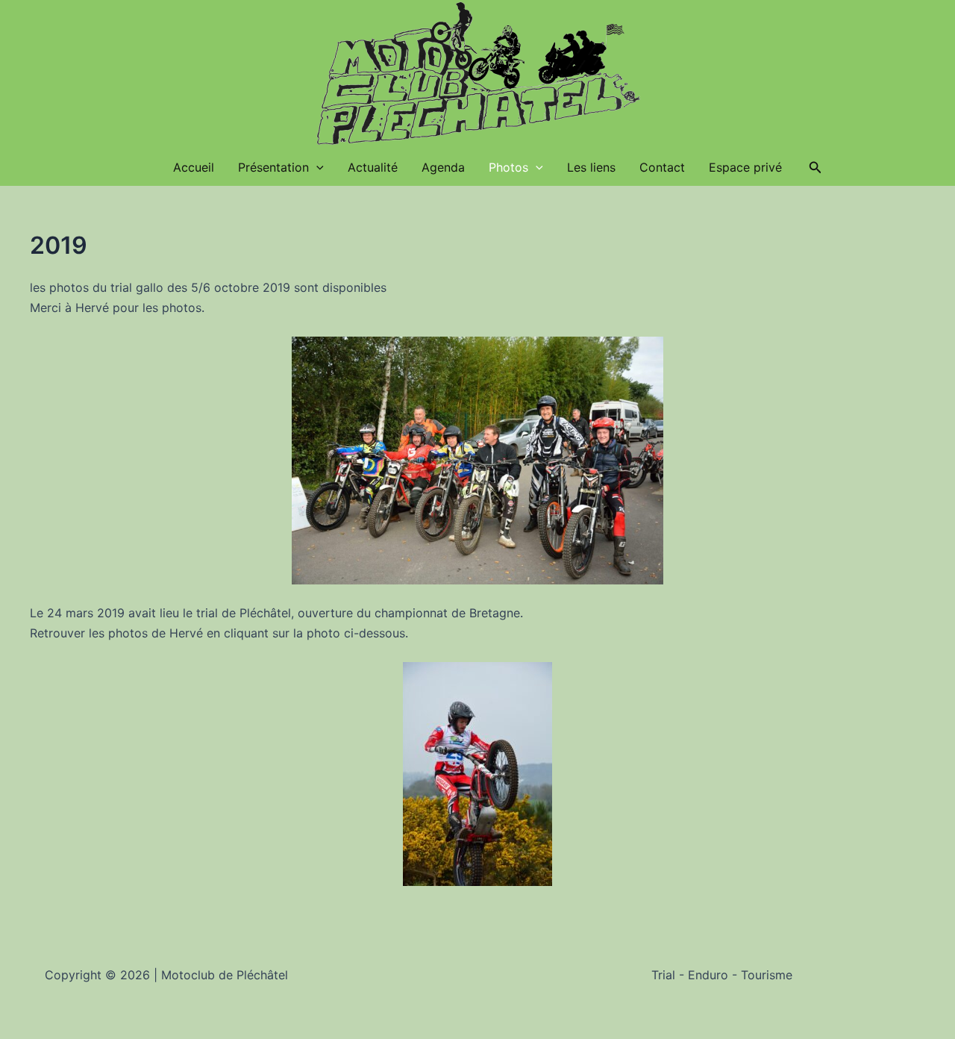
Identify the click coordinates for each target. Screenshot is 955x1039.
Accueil (193, 167)
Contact (662, 167)
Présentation (273, 167)
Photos (508, 167)
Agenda (443, 167)
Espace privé (745, 167)
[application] (316, 167)
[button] (815, 167)
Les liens (591, 167)
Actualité (373, 167)
